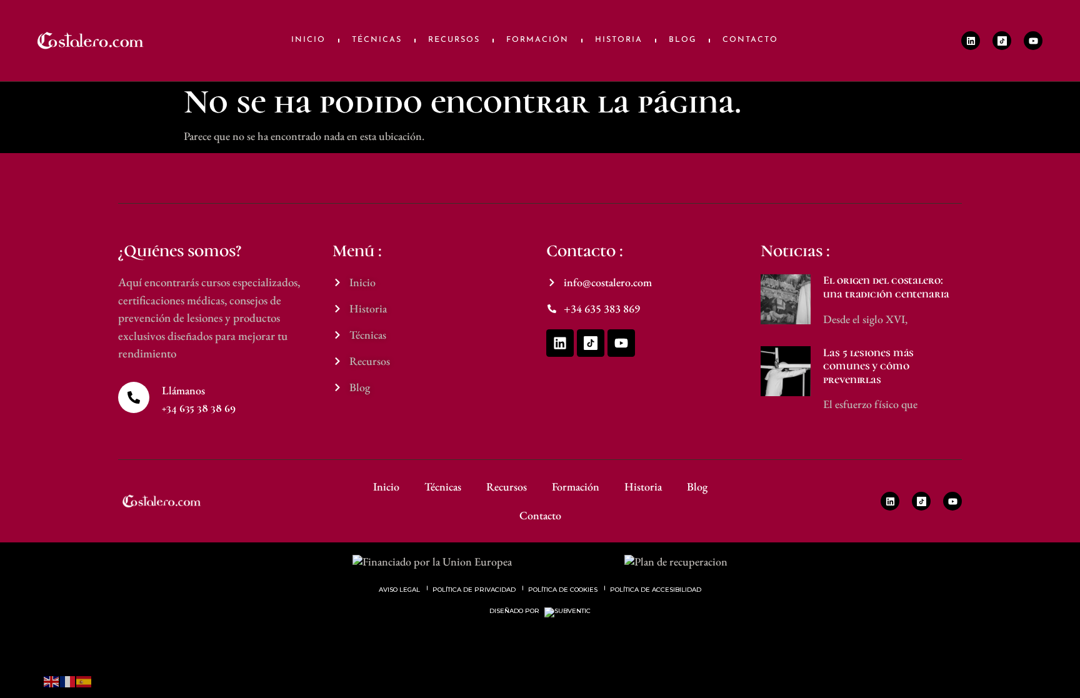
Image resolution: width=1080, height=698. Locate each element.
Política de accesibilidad (655, 590)
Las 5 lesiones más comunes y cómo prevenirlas (868, 366)
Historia (618, 40)
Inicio (308, 40)
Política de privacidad (474, 590)
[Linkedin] (970, 40)
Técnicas (377, 40)
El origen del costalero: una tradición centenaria (886, 287)
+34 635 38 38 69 (198, 408)
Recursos (454, 40)
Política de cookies (563, 590)
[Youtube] (1033, 40)
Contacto (750, 40)
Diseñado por (515, 611)
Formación (537, 40)
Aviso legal (399, 590)
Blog (682, 40)
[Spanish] (84, 680)
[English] (52, 680)
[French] (68, 680)
